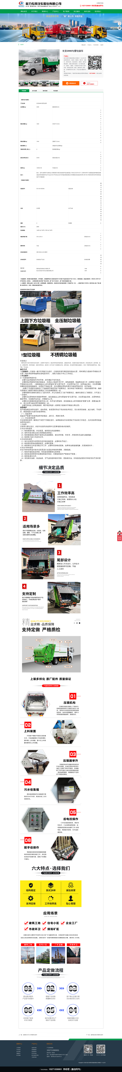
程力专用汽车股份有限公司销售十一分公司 (96, 1062)
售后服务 (77, 11)
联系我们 (98, 11)
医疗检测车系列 (35, 1055)
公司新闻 (18, 1047)
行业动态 (18, 1049)
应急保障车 (34, 1051)
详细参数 (24, 90)
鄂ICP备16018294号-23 (56, 1056)
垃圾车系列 (34, 1047)
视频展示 (18, 1053)
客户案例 (66, 11)
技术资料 (18, 1051)
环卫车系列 (95, 45)
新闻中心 (45, 11)
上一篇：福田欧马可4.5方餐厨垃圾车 (28, 1035)
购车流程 (87, 11)
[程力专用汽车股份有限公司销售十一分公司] (40, 4)
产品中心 (55, 11)
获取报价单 (72, 83)
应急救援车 (34, 1049)
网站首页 (24, 11)
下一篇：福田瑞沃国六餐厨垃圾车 (94, 1035)
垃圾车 (101, 45)
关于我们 (34, 11)
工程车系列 (34, 1057)
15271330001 (53, 1050)
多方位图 (34, 90)
